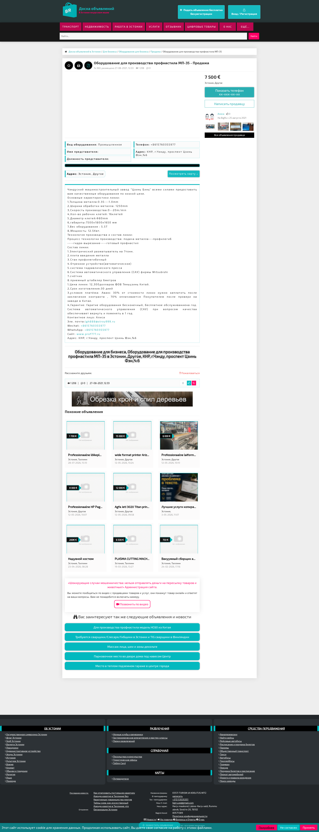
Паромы (224, 747)
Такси (222, 754)
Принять (309, 827)
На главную (166, 819)
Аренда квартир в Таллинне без (111, 796)
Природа (11, 781)
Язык (9, 777)
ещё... (245, 26)
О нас (227, 26)
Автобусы (225, 757)
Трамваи (224, 764)
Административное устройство (23, 751)
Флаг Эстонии (13, 737)
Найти (254, 36)
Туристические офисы (125, 759)
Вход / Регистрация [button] (244, 13)
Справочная (159, 750)
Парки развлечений (124, 741)
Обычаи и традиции (16, 771)
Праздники (12, 747)
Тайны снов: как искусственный (111, 802)
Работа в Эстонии (129, 26)
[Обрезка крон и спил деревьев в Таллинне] (132, 398)
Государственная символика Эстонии (26, 734)
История (11, 757)
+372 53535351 (180, 799)
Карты (159, 772)
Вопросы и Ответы (185, 819)
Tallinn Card (119, 763)
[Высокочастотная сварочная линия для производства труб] (210, 126)
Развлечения (159, 728)
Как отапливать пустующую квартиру (114, 792)
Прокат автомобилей (231, 774)
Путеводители (121, 778)
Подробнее (266, 827)
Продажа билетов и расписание (237, 771)
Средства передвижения (266, 728)
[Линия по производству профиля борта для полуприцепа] (235, 126)
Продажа (156, 51)
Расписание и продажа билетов (237, 744)
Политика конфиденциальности (189, 816)
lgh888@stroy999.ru (100, 321)
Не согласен (288, 827)
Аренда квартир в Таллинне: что (111, 806)
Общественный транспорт (234, 751)
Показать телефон (229, 92)
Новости (151, 819)
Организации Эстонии (105, 809)
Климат (10, 767)
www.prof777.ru (88, 333)
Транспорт (70, 26)
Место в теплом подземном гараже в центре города (132, 666)
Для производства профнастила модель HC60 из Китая (132, 627)
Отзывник (173, 26)
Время (9, 764)
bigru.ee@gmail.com (183, 802)
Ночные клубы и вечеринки (128, 734)
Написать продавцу (229, 104)
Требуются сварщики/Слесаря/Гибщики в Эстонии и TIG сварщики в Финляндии (132, 637)
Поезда (223, 767)
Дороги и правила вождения (235, 777)
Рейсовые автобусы (230, 741)
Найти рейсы (226, 737)
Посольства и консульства (127, 756)
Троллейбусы (226, 761)
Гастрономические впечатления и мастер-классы (140, 737)
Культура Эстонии (16, 761)
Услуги (154, 26)
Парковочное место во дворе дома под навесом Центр (132, 656)
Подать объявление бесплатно (203, 11)
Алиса (221, 113)
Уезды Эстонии (14, 754)
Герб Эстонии (13, 741)
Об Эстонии (52, 728)
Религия (10, 774)
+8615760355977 (93, 325)
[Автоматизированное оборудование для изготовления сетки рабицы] (223, 126)
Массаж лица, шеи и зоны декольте (132, 646)
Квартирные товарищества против (113, 799)
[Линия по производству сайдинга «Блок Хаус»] (248, 126)
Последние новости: (79, 793)
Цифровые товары (201, 26)
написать (177, 796)
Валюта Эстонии (15, 744)
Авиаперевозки (228, 734)
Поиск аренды (227, 781)
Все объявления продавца (229, 135)
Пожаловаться (190, 373)
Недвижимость (97, 26)
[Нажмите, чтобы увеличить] (210, 117)
